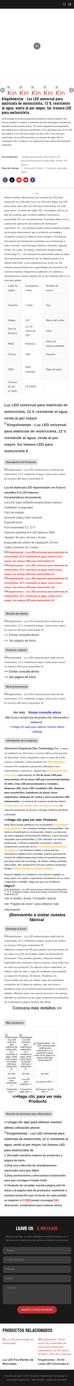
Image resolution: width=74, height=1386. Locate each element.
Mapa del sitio (38, 1380)
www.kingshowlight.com (18, 1380)
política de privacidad (57, 1380)
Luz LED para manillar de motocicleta (18, 1361)
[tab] (37, 192)
